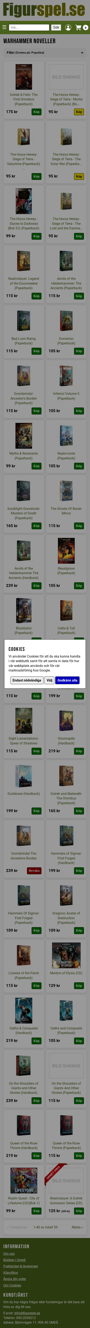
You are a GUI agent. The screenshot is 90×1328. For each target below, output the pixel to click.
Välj (49, 680)
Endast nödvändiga (27, 680)
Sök (56, 27)
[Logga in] (68, 27)
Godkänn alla (67, 680)
